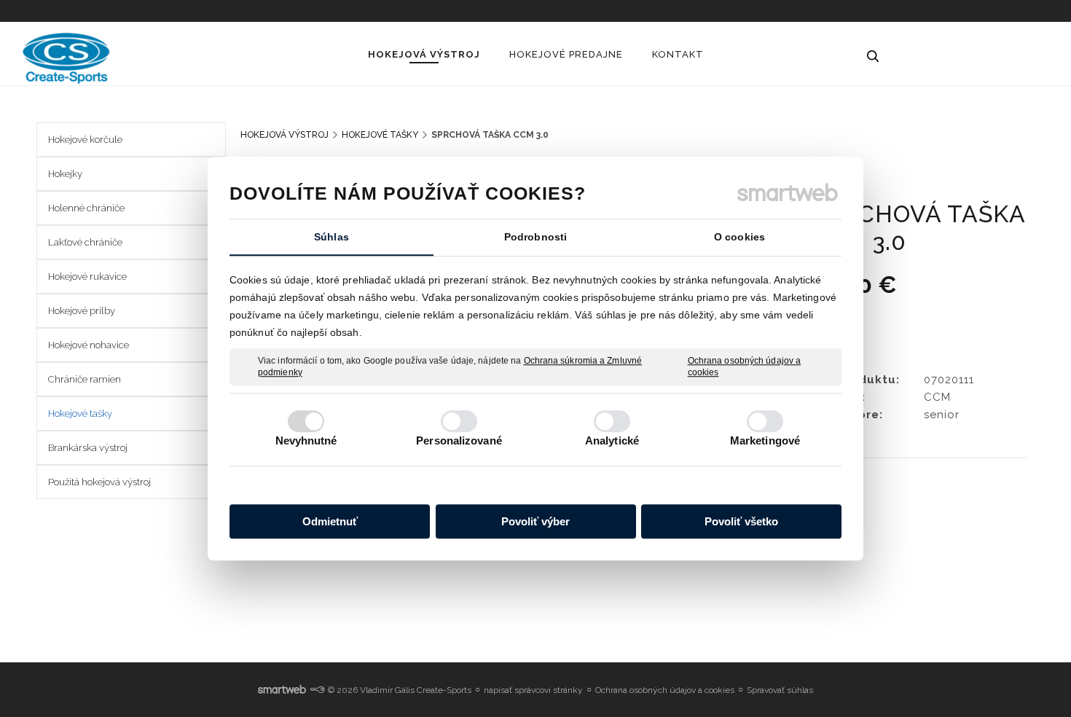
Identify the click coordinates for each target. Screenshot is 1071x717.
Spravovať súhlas (780, 690)
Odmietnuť (330, 521)
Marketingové (765, 440)
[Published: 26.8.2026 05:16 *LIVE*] (317, 690)
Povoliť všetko (741, 521)
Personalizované (459, 440)
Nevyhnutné (306, 440)
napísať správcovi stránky (533, 690)
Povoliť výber (535, 521)
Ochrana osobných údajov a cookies (744, 366)
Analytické (612, 440)
